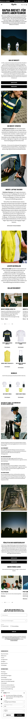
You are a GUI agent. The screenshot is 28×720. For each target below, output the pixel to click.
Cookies (2, 690)
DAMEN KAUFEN (14, 86)
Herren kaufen (14, 82)
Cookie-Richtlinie (14, 640)
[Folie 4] (9, 602)
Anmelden (14, 631)
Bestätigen (19, 715)
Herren (2, 318)
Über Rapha (3, 671)
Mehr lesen (3, 595)
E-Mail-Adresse (5, 615)
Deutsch (5, 692)
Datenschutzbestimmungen (12, 639)
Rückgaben (3, 661)
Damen (6, 318)
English (8, 692)
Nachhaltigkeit (4, 683)
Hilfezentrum (3, 655)
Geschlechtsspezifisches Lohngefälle (8, 686)
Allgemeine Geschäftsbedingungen (8, 681)
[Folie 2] (6, 602)
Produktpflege (4, 665)
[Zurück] (2, 324)
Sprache (6, 709)
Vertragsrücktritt (4, 659)
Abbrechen (8, 715)
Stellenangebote (4, 673)
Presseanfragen (4, 677)
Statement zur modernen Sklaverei (7, 685)
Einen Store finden (4, 653)
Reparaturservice (4, 663)
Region (5, 700)
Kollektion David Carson (19, 1)
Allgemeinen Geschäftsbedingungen (12, 637)
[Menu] (1, 4)
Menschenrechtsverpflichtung (7, 688)
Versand (2, 657)
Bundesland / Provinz (8, 704)
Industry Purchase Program (6, 675)
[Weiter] (12, 324)
